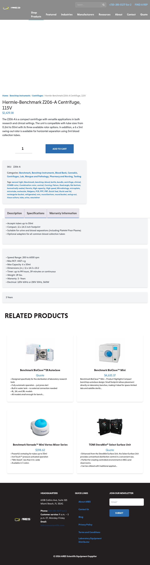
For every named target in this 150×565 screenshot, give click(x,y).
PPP (42, 191)
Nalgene (31, 191)
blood (47, 182)
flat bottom (75, 185)
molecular (21, 191)
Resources (104, 14)
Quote (144, 14)
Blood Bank (61, 172)
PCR (37, 191)
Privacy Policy (85, 524)
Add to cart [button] (110, 399)
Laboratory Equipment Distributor (90, 540)
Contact (131, 14)
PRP (46, 191)
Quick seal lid (65, 191)
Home (5, 95)
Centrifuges (37, 95)
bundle (60, 182)
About (118, 14)
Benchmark (25, 172)
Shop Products (36, 14)
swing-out (72, 194)
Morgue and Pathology (37, 176)
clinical (77, 182)
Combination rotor (27, 185)
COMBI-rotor (13, 185)
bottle (53, 182)
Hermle (28, 188)
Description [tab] (14, 213)
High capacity (39, 188)
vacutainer (35, 197)
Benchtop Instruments (20, 95)
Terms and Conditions (89, 532)
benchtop (39, 182)
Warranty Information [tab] (63, 213)
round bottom (47, 194)
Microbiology (63, 188)
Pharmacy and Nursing (61, 176)
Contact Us (84, 509)
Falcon (56, 185)
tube (22, 197)
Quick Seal (53, 191)
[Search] (103, 4)
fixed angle (64, 185)
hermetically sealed (15, 188)
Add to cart (60, 148)
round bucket (61, 194)
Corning (48, 185)
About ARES (85, 501)
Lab (22, 176)
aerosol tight (17, 182)
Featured (51, 14)
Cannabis (72, 172)
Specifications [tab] (35, 213)
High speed (51, 188)
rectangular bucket (15, 194)
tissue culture (13, 197)
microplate (75, 188)
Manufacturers (85, 14)
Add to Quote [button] (40, 399)
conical (40, 185)
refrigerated (30, 194)
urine (27, 197)
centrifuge (68, 182)
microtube (11, 191)
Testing (77, 176)
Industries (67, 14)
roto (38, 194)
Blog (81, 517)
